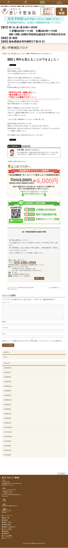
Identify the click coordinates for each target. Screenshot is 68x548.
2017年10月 (8, 436)
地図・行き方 (40, 278)
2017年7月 (7, 450)
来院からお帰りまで (9, 527)
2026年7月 (7, 372)
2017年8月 (7, 445)
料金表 (5, 520)
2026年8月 (7, 368)
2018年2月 (7, 418)
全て (5, 357)
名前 (4, 321)
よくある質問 (7, 536)
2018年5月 (7, 409)
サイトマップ (7, 538)
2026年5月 (7, 377)
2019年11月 (8, 386)
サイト (4, 333)
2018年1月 (7, 423)
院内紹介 (6, 531)
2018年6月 (7, 404)
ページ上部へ (61, 473)
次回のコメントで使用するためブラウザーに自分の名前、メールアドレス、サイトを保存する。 (32, 341)
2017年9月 (7, 441)
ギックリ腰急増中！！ (55, 287)
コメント (5, 302)
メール (5, 327)
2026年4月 (7, 381)
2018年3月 (7, 413)
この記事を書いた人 (15, 146)
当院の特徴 (6, 524)
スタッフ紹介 (7, 529)
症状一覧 (6, 518)
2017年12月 (8, 427)
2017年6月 (7, 455)
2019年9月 (7, 391)
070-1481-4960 (25, 262)
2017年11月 (8, 432)
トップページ (7, 515)
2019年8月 (7, 395)
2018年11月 (8, 400)
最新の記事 (27, 146)
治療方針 (6, 533)
